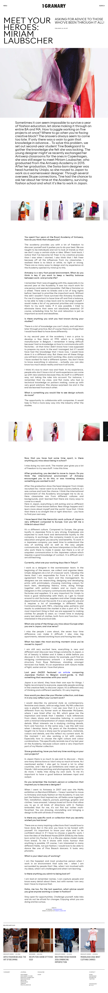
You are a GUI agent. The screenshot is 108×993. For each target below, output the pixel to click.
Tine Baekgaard (57, 909)
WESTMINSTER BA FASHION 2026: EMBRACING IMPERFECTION (65, 959)
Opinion (23, 983)
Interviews (24, 982)
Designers (32, 954)
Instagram (92, 976)
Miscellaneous (26, 985)
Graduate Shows (8, 954)
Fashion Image (25, 979)
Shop (39, 974)
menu (5, 6)
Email (91, 974)
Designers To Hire (27, 976)
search (102, 6)
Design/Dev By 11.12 (93, 984)
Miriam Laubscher (60, 910)
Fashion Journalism (27, 977)
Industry (24, 980)
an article (64, 672)
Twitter (91, 979)
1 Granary (6, 972)
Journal (23, 972)
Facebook (92, 977)
